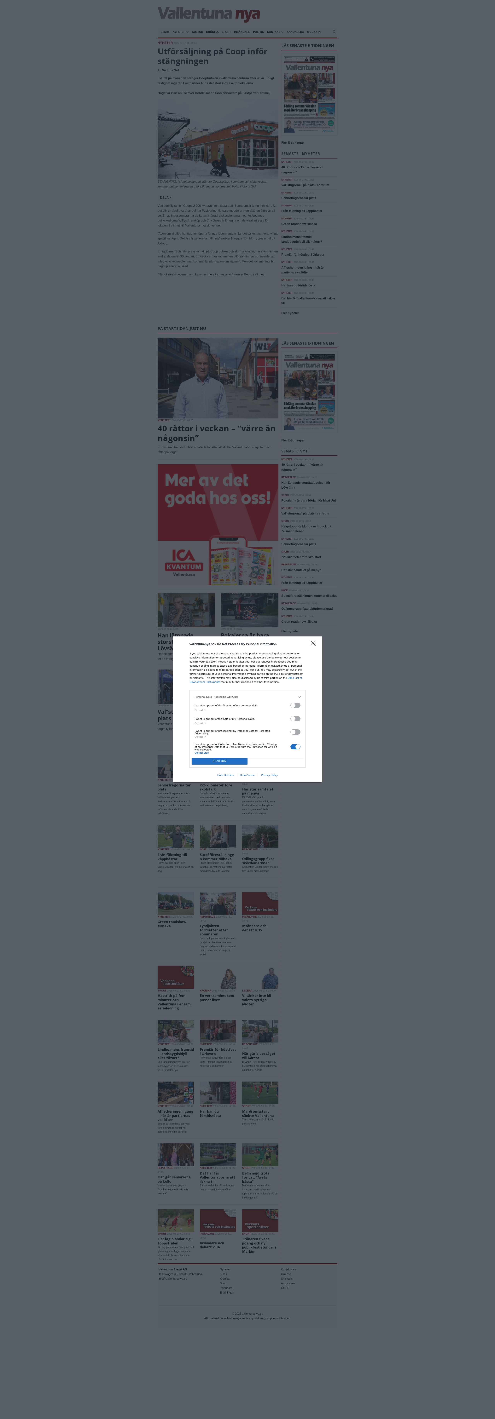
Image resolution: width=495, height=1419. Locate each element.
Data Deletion (225, 775)
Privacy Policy (269, 775)
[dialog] (247, 709)
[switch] (295, 705)
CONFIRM (220, 761)
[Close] (314, 644)
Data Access (247, 775)
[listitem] (247, 697)
